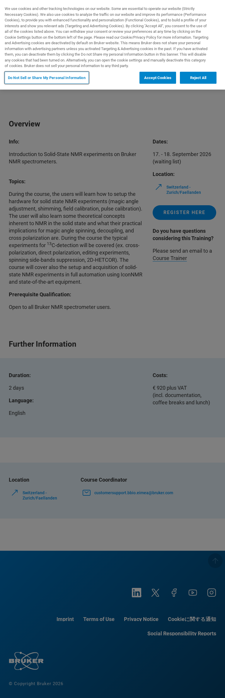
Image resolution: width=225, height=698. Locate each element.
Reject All (198, 78)
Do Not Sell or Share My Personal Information (47, 78)
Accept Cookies (157, 78)
